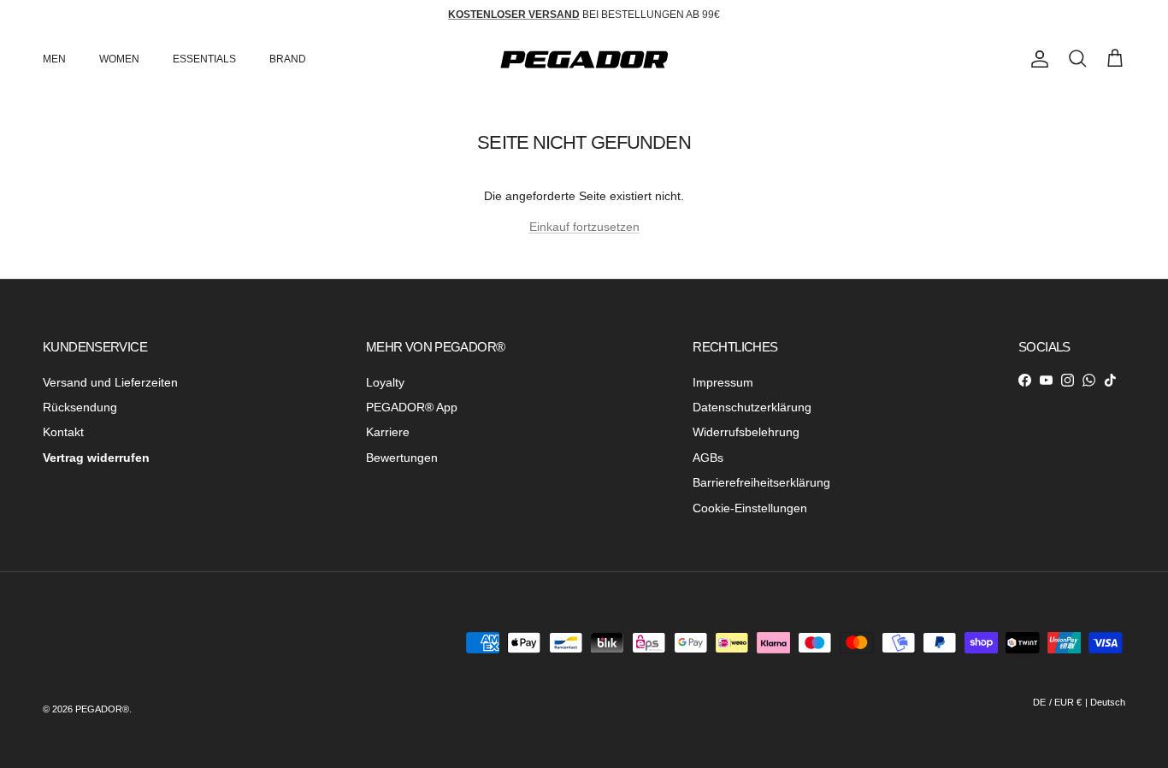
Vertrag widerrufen (96, 457)
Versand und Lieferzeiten (110, 382)
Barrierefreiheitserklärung (761, 482)
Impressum (723, 382)
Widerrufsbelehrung (746, 432)
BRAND (287, 59)
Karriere (388, 432)
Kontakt (63, 432)
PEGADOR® (102, 709)
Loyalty (385, 382)
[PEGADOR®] (584, 59)
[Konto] (1036, 59)
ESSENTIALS (204, 59)
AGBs (708, 457)
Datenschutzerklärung (752, 407)
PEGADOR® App (411, 407)
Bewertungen (402, 457)
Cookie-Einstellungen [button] (750, 508)
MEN (54, 59)
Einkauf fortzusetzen (584, 226)
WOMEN (119, 59)
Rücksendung (80, 407)
